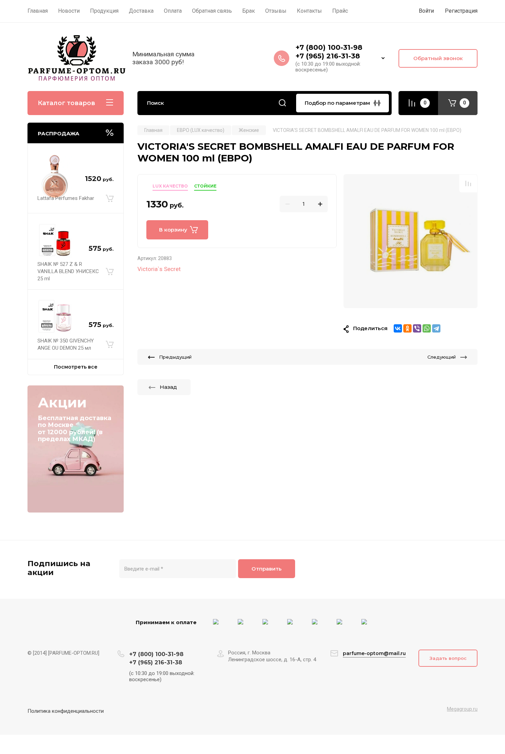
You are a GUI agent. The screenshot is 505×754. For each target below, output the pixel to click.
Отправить (266, 568)
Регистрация (461, 11)
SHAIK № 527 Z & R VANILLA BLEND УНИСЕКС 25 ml (68, 271)
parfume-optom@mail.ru (374, 653)
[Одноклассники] (407, 328)
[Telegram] (436, 328)
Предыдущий (175, 357)
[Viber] (417, 328)
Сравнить (468, 183)
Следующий (441, 357)
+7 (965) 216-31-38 (327, 56)
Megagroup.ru (462, 709)
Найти (282, 103)
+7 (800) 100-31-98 (329, 47)
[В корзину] (110, 198)
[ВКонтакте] (398, 328)
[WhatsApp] (427, 328)
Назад (168, 387)
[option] (411, 241)
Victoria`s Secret (159, 269)
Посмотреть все (76, 367)
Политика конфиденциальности (65, 711)
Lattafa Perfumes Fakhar (65, 198)
